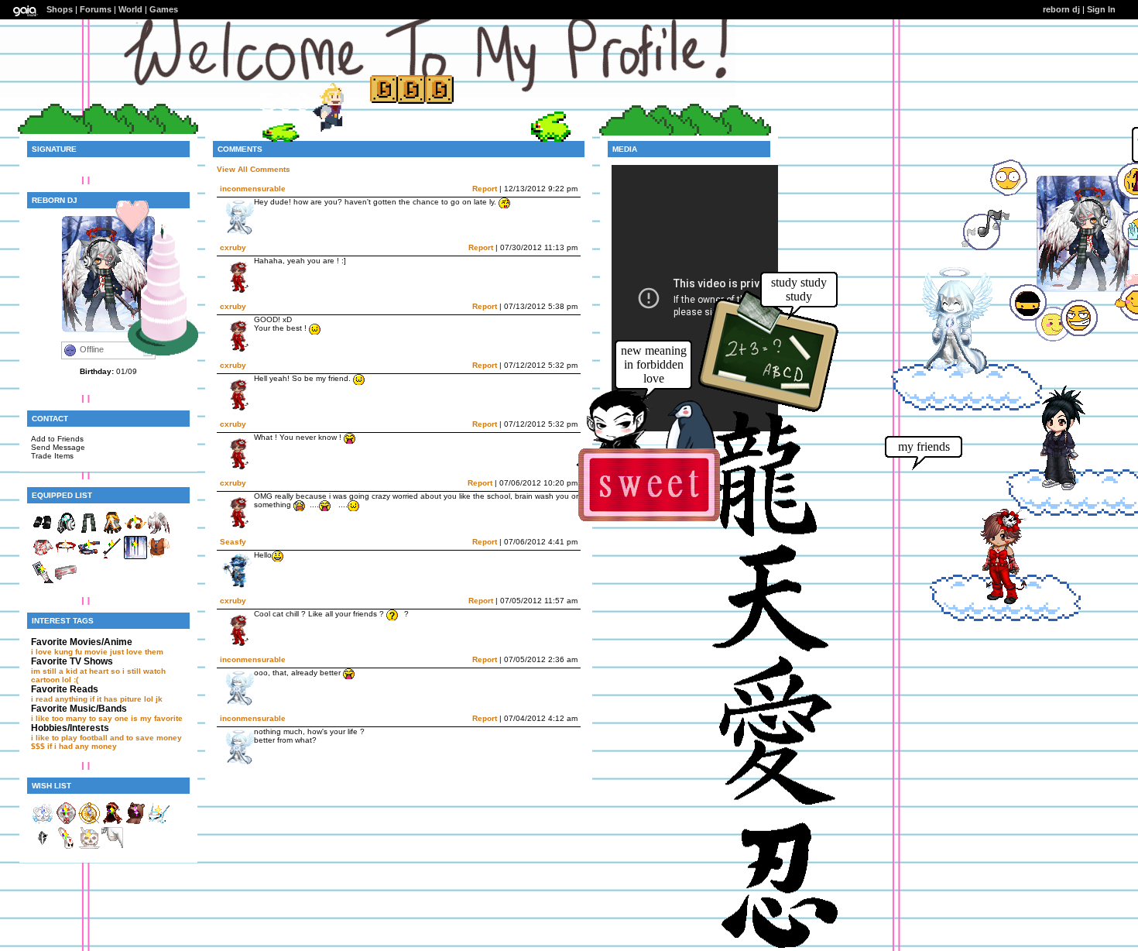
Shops (59, 9)
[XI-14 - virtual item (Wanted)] (158, 822)
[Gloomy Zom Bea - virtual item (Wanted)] (42, 847)
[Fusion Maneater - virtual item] (89, 556)
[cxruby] (994, 602)
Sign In (1101, 9)
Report (484, 188)
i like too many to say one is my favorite (107, 718)
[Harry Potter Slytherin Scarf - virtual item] (89, 531)
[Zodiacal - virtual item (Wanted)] (89, 822)
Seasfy (233, 541)
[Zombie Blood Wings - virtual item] (158, 531)
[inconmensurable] (946, 370)
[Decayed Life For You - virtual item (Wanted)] (89, 847)
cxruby (233, 247)
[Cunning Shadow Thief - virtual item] (42, 581)
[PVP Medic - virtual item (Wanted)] (65, 847)
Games (163, 9)
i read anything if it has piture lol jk (97, 699)
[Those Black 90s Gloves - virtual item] (42, 531)
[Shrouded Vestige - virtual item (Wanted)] (112, 822)
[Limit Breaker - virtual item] (112, 531)
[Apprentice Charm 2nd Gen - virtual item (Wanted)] (42, 822)
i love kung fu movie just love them (97, 651)
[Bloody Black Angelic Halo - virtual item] (65, 556)
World (130, 9)
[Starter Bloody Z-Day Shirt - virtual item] (42, 556)
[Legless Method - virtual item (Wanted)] (112, 847)
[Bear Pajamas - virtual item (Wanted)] (135, 822)
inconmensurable (253, 188)
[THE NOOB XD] (1052, 488)
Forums (95, 9)
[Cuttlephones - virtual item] (65, 531)
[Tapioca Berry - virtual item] (158, 556)
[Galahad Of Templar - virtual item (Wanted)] (65, 822)
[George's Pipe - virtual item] (112, 556)
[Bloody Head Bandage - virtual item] (65, 581)
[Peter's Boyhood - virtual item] (135, 531)
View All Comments (253, 169)
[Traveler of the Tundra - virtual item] (135, 556)
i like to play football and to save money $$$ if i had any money (106, 741)
